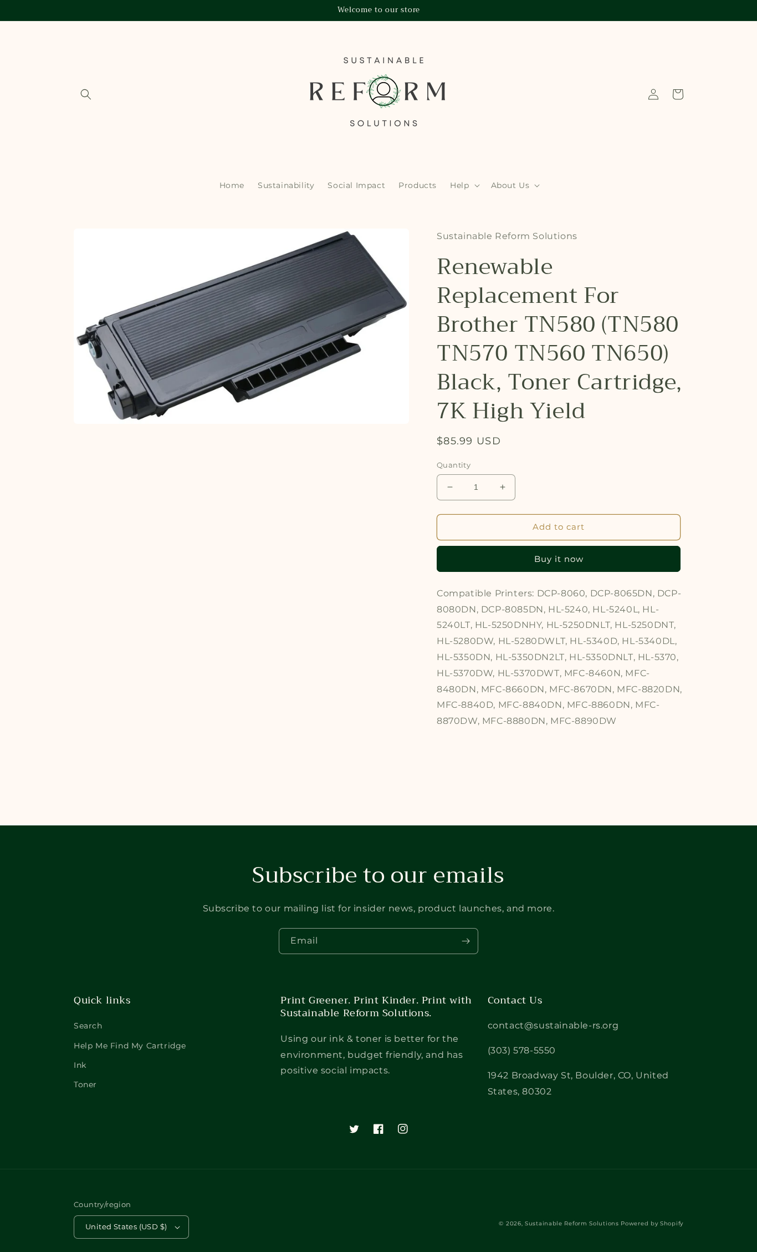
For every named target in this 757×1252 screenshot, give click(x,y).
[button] (86, 94)
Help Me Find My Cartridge (130, 1046)
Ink (80, 1065)
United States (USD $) (126, 1226)
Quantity (453, 464)
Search (88, 1026)
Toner (85, 1084)
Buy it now (559, 559)
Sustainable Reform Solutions (572, 1223)
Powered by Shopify (652, 1223)
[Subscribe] (465, 941)
